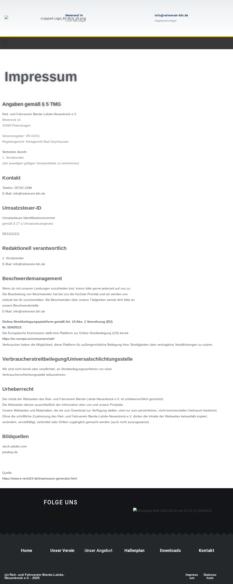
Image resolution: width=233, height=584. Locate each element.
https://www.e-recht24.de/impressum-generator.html (39, 478)
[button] (5, 43)
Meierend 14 (74, 15)
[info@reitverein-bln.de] (146, 18)
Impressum (192, 576)
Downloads (170, 550)
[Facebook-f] (67, 515)
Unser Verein (62, 550)
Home (26, 550)
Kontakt (206, 550)
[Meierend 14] (57, 18)
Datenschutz (210, 576)
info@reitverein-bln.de (171, 15)
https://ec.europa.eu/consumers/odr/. (29, 338)
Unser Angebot (98, 550)
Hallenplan (134, 550)
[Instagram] (54, 515)
